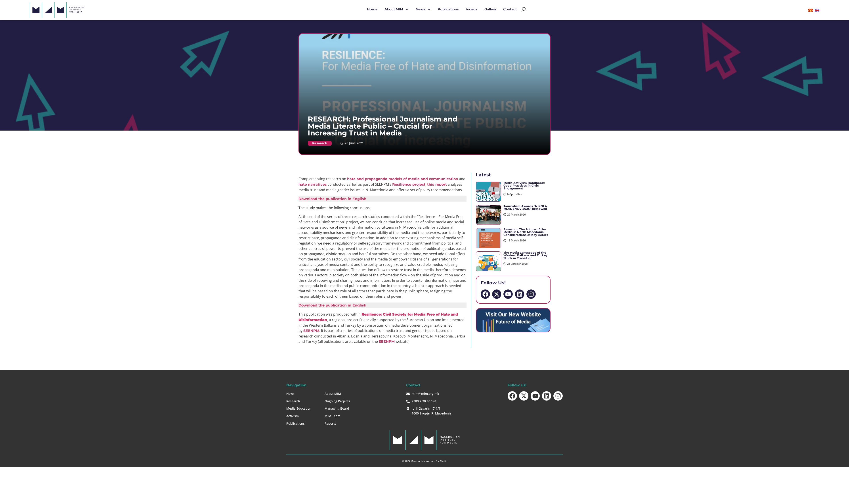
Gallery (490, 9)
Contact (510, 9)
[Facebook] (485, 294)
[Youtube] (508, 294)
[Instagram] (531, 294)
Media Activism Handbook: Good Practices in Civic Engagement (524, 185)
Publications (448, 9)
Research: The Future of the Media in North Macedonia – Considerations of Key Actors (525, 232)
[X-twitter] (496, 294)
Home (372, 9)
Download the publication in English (332, 199)
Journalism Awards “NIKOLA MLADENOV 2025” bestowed (525, 207)
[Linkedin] (519, 294)
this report (437, 184)
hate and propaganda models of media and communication (402, 179)
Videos (471, 9)
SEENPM (311, 331)
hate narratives (312, 184)
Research (319, 143)
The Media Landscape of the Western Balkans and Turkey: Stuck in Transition (525, 255)
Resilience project (408, 184)
